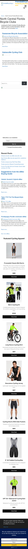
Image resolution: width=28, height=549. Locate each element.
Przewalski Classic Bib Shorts (14, 263)
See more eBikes (5, 233)
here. (16, 28)
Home (2, 16)
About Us (6, 527)
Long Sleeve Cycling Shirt (14, 345)
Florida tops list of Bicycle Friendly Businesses (12, 164)
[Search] (24, 83)
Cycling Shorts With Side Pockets (14, 422)
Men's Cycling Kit (14, 305)
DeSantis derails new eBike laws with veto (11, 156)
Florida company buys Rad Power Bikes (11, 162)
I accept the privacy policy (14, 147)
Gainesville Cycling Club (12, 52)
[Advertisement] (14, 124)
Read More (5, 46)
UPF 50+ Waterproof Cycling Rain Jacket (14, 499)
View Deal (14, 276)
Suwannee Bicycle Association (15, 33)
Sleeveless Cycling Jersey (14, 383)
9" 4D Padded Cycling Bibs (14, 460)
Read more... (4, 192)
